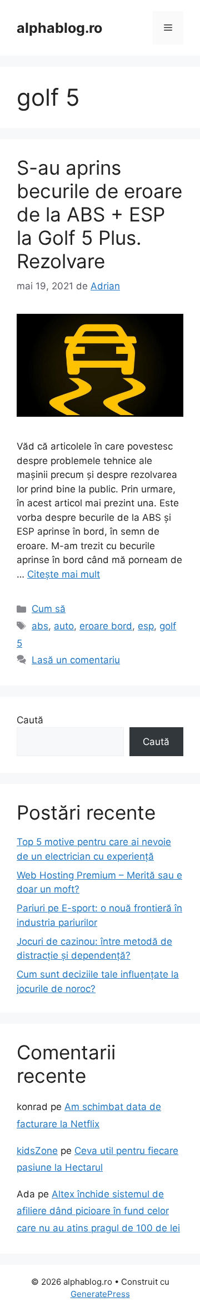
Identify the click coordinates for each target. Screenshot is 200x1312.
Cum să (49, 608)
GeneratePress (100, 1294)
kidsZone (37, 1150)
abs (40, 626)
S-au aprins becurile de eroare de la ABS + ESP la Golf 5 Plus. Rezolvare (99, 214)
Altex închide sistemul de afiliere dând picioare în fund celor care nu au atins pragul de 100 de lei (98, 1211)
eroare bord (105, 626)
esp (146, 626)
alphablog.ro (59, 27)
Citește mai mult (63, 574)
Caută (30, 720)
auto (64, 626)
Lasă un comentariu (76, 659)
